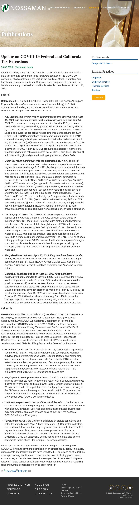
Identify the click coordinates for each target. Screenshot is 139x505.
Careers (124, 7)
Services (79, 7)
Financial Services (100, 86)
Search (135, 8)
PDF (29, 471)
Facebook (123, 488)
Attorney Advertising (127, 494)
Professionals (60, 7)
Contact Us (44, 493)
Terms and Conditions (71, 493)
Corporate (96, 77)
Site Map (65, 490)
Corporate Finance (101, 82)
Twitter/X (117, 488)
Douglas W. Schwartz (102, 63)
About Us (109, 7)
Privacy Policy (67, 496)
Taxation (96, 90)
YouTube (129, 488)
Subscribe (98, 97)
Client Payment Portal (71, 487)
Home (63, 485)
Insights (94, 7)
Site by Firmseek (125, 497)
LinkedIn (111, 488)
